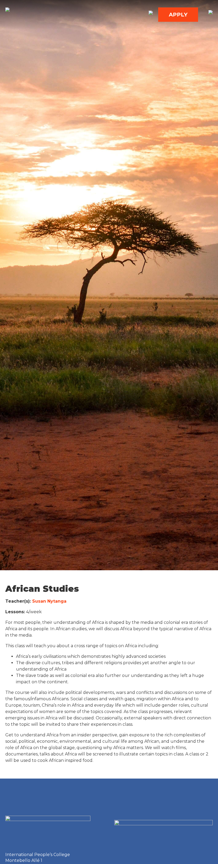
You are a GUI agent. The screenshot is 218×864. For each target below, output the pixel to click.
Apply (178, 14)
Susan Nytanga (50, 601)
